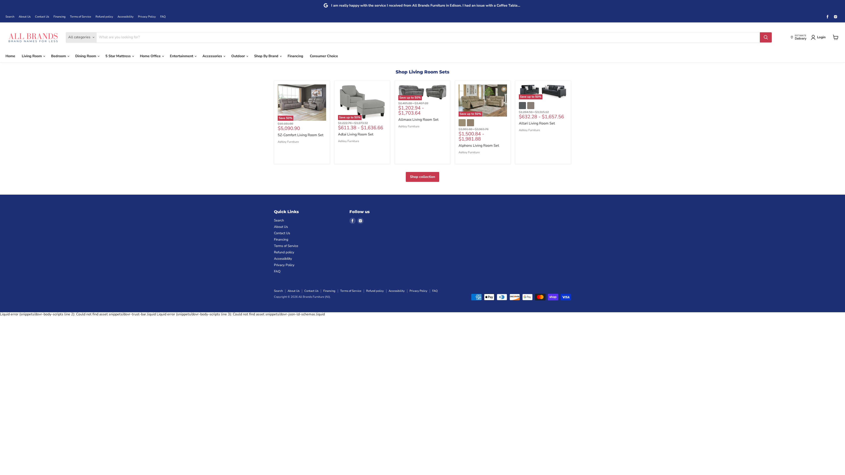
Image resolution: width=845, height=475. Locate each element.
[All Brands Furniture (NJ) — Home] (33, 37)
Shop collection (422, 176)
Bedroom (59, 56)
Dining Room (86, 56)
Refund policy (104, 16)
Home (10, 56)
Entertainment (182, 56)
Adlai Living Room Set (355, 134)
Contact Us (42, 16)
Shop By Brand (266, 56)
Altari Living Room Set (537, 123)
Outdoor (238, 56)
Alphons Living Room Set (479, 145)
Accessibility (126, 16)
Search (10, 16)
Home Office (151, 56)
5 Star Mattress (118, 56)
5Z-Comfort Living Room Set (300, 135)
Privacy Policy (147, 16)
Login (821, 37)
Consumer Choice (324, 56)
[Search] (766, 37)
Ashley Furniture (288, 142)
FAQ (163, 16)
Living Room (32, 56)
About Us (25, 16)
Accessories (212, 56)
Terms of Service (80, 16)
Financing (59, 16)
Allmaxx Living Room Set (418, 119)
